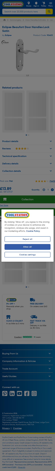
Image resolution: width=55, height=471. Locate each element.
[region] (27, 235)
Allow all (27, 247)
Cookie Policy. (33, 231)
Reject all (27, 239)
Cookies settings (27, 254)
